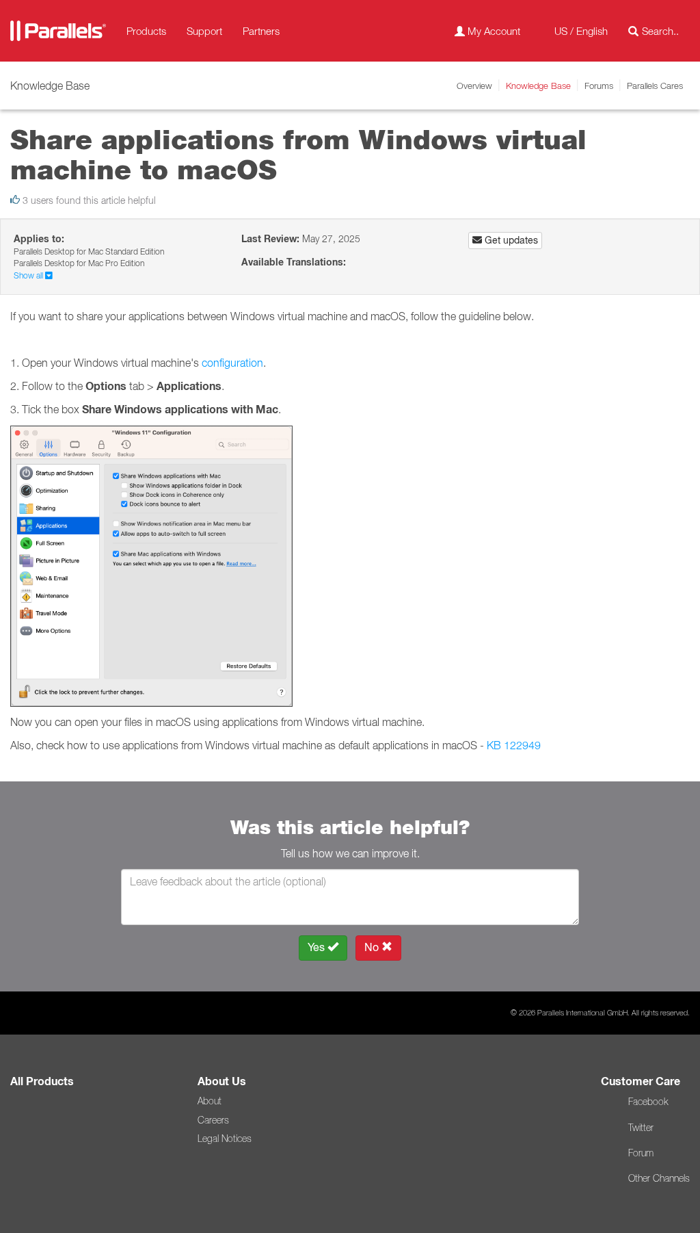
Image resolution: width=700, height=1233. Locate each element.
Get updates (510, 240)
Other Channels (659, 1178)
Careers (213, 1120)
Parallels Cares (655, 85)
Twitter (641, 1127)
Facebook (648, 1101)
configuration (232, 362)
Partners (261, 31)
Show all (29, 275)
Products (146, 31)
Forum (641, 1152)
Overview (474, 85)
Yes (317, 947)
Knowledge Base (538, 85)
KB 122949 (514, 745)
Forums (598, 85)
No (372, 947)
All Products (42, 1081)
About (209, 1100)
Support (204, 31)
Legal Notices (225, 1138)
